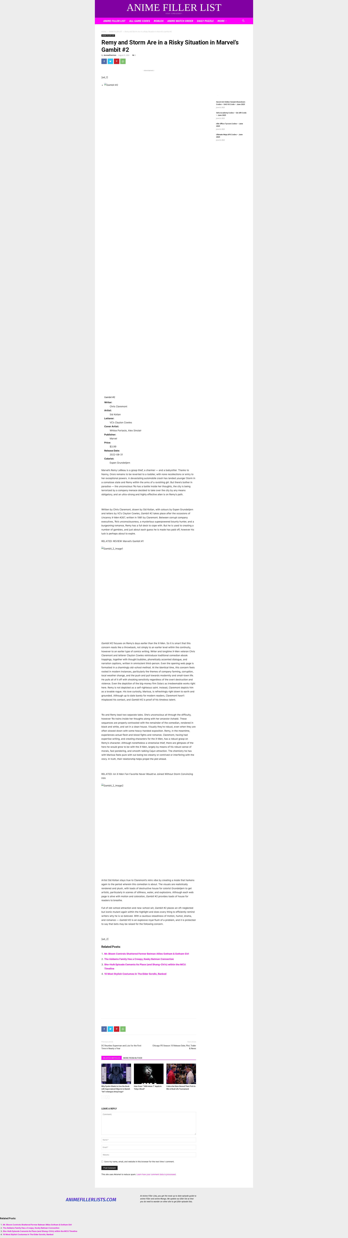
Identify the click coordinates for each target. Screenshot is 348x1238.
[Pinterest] (116, 61)
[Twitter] (110, 61)
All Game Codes (139, 21)
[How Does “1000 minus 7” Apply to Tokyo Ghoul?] (149, 1074)
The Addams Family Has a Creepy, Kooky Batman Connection (139, 959)
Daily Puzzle (205, 21)
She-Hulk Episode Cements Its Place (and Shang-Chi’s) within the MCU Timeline (40, 1231)
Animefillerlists (110, 55)
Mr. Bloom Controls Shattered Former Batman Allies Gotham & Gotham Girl (146, 953)
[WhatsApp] (123, 61)
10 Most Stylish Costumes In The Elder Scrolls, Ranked (135, 974)
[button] (243, 21)
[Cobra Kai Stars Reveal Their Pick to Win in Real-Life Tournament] (181, 1074)
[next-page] (107, 1097)
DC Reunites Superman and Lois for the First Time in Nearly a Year (121, 1047)
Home (103, 31)
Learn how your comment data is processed (156, 1174)
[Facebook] (104, 61)
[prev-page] (103, 1097)
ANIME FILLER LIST (114, 21)
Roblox (159, 21)
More (221, 21)
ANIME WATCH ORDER (180, 21)
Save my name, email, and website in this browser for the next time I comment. (139, 1161)
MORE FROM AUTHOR (132, 1058)
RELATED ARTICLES (111, 1058)
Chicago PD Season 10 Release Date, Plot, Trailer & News (174, 1047)
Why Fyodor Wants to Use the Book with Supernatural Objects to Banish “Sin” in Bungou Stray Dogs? (115, 1089)
